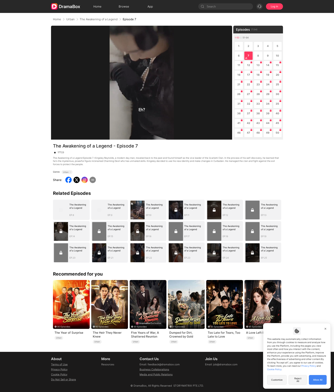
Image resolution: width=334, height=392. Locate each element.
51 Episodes (178, 326)
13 (258, 65)
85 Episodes (255, 326)
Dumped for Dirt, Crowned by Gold (181, 334)
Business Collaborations (154, 369)
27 (248, 94)
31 (238, 103)
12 (248, 65)
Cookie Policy (59, 374)
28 (258, 94)
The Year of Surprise (69, 332)
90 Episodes (63, 326)
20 (277, 74)
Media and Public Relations (156, 374)
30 (277, 94)
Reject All (297, 380)
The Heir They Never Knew (107, 334)
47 (248, 132)
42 (248, 123)
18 (258, 74)
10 (277, 55)
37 (248, 113)
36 (239, 113)
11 (239, 65)
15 (277, 65)
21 (238, 84)
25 (277, 84)
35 (277, 103)
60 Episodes (101, 326)
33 (258, 103)
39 (267, 113)
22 (248, 84)
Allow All (317, 379)
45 (277, 123)
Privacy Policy (59, 369)
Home (57, 19)
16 (238, 74)
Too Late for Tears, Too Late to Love (224, 334)
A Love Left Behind (259, 332)
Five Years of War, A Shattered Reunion (145, 334)
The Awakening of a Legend (99, 19)
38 (258, 113)
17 (248, 74)
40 (277, 113)
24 (267, 84)
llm (103, 369)
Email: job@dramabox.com (221, 364)
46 (239, 132)
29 (267, 94)
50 (277, 132)
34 (267, 103)
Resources (107, 364)
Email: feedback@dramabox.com (160, 364)
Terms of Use (59, 364)
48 (258, 132)
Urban (70, 19)
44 (267, 123)
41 (238, 123)
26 (238, 94)
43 (258, 123)
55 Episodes (216, 326)
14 (267, 65)
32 (248, 103)
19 (267, 74)
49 (267, 132)
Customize (277, 379)
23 (258, 84)
